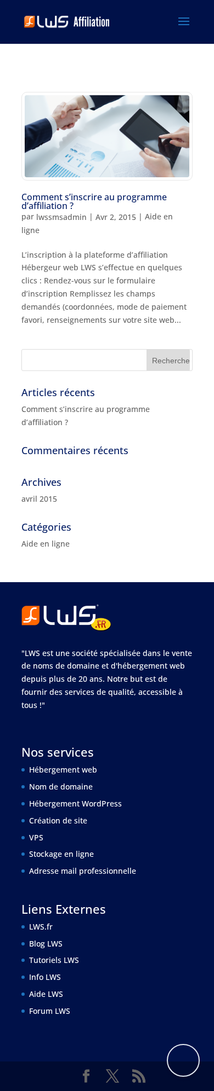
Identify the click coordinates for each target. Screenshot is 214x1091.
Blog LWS (46, 943)
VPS (36, 837)
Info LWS (45, 977)
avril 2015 (39, 499)
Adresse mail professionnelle (82, 871)
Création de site (58, 820)
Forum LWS (49, 1011)
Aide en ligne (45, 543)
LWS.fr (41, 926)
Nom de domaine (61, 786)
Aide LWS (46, 994)
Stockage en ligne (61, 854)
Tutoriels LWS (54, 960)
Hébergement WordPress (75, 803)
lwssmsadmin (61, 217)
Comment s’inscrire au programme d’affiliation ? (94, 201)
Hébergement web (63, 769)
